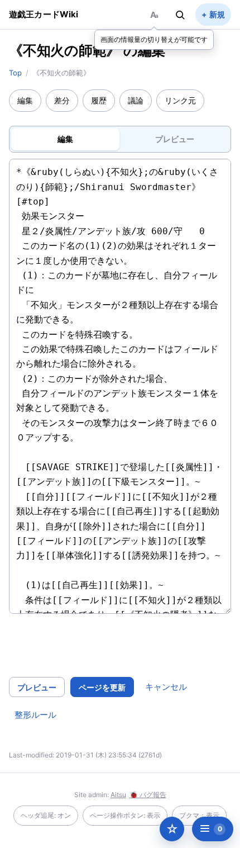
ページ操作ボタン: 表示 (125, 815)
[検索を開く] (180, 14)
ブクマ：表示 (199, 815)
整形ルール (35, 714)
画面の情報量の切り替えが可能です (154, 39)
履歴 (99, 100)
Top (15, 72)
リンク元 (180, 100)
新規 (217, 14)
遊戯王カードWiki (44, 14)
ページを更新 (102, 687)
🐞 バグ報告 (147, 794)
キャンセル (166, 686)
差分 (62, 100)
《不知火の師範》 (64, 50)
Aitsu (118, 794)
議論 (135, 100)
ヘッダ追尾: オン (46, 815)
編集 (25, 100)
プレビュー (36, 687)
